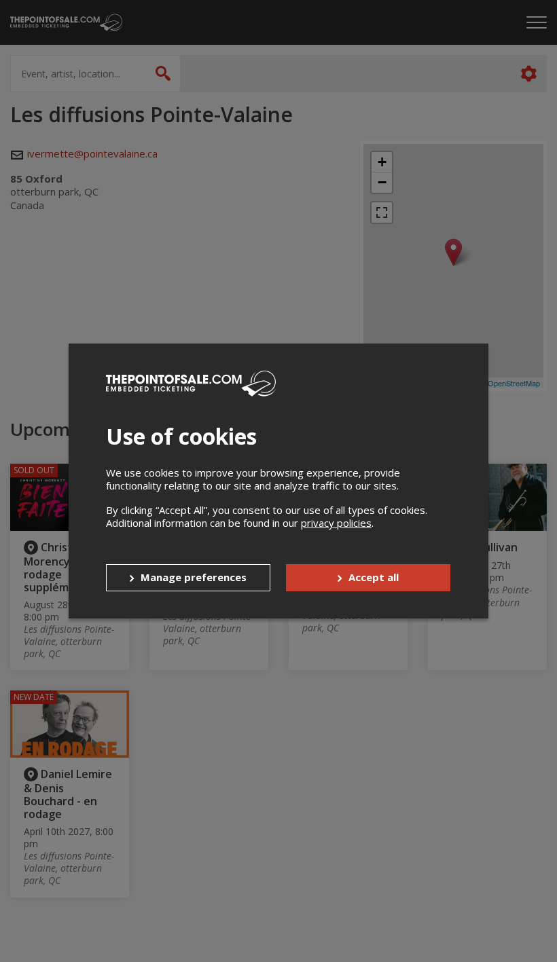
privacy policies (336, 523)
